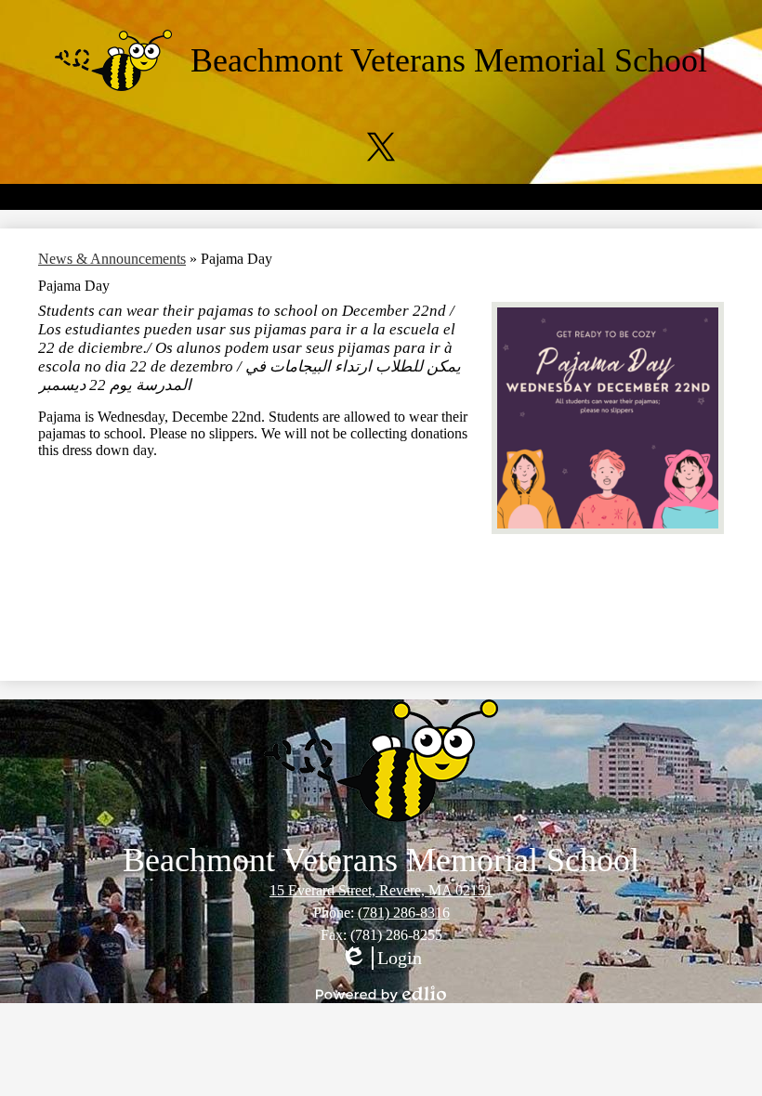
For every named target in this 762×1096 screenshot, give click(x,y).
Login (381, 958)
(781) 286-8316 (404, 912)
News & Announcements (112, 259)
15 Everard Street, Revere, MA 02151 (381, 890)
